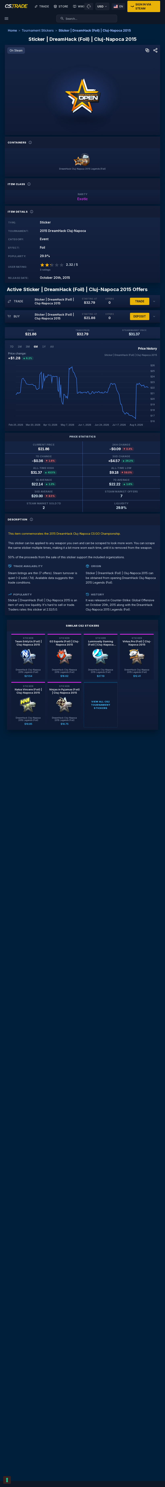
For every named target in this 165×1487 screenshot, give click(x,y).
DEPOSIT (139, 316)
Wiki (81, 6)
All (52, 346)
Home (12, 30)
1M (20, 346)
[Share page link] (155, 50)
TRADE (139, 301)
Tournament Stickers (38, 30)
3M (28, 346)
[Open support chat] (88, 6)
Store (63, 6)
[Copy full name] (147, 50)
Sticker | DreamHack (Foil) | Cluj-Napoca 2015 (95, 30)
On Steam (16, 50)
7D (11, 346)
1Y (44, 346)
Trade (44, 6)
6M (36, 346)
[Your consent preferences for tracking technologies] (7, 1480)
